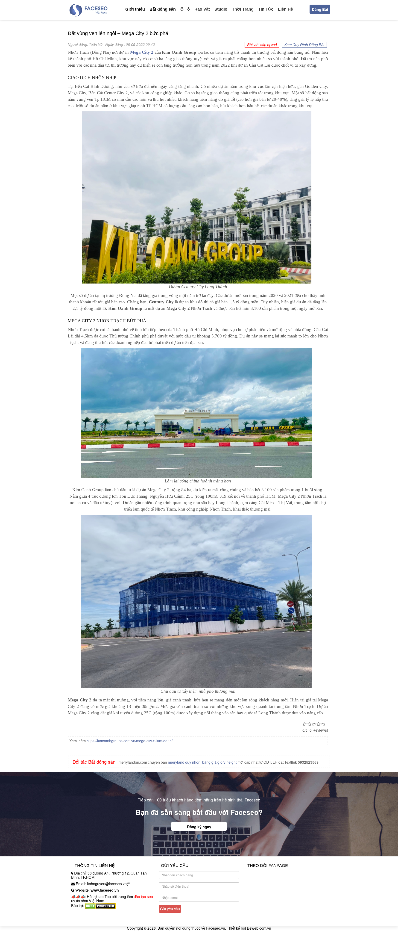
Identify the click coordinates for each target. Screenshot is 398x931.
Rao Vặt (202, 9)
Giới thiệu (135, 9)
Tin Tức (265, 9)
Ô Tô (185, 9)
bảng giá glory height (219, 762)
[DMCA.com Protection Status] (100, 905)
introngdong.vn (83, 913)
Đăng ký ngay (199, 826)
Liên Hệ (285, 9)
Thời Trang (243, 9)
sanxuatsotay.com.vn (88, 920)
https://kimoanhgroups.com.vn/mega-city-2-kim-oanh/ (130, 740)
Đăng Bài (320, 9)
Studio (220, 9)
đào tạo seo (143, 896)
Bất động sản (162, 9)
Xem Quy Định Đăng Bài (304, 44)
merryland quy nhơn (184, 762)
